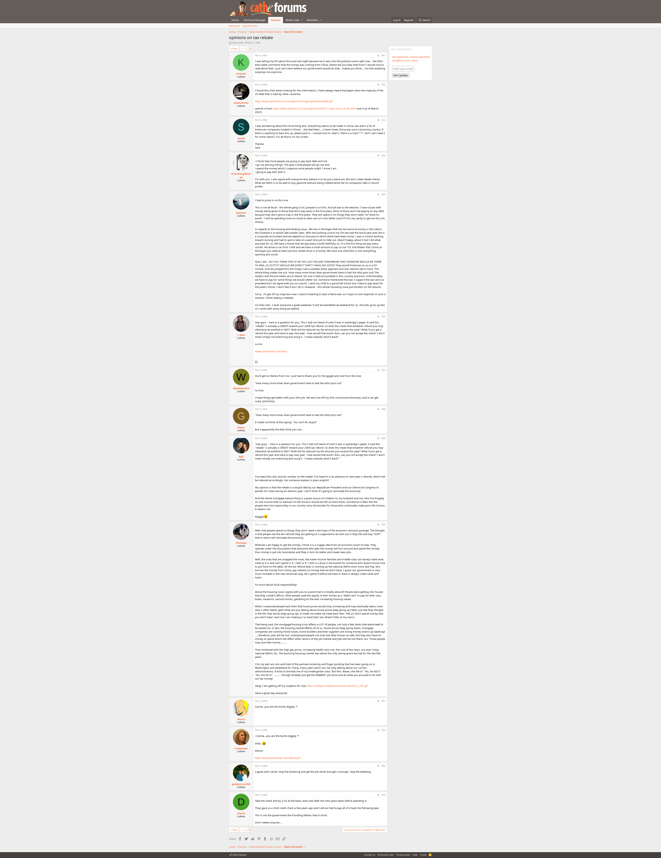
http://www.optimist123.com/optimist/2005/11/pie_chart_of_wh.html (314, 108)
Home (235, 20)
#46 (383, 316)
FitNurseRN (237, 42)
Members (312, 20)
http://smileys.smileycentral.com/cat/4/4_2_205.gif (337, 685)
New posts (234, 25)
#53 (383, 765)
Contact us (369, 854)
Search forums (250, 25)
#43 (383, 120)
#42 (383, 84)
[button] (302, 20)
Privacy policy (403, 854)
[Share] (378, 56)
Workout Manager (255, 20)
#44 (383, 155)
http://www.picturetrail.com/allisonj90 (278, 758)
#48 (383, 409)
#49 (383, 438)
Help (415, 854)
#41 (383, 55)
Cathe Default (239, 854)
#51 (383, 701)
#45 (383, 194)
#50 (383, 524)
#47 (383, 370)
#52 (383, 730)
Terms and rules (385, 854)
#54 (383, 794)
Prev (235, 48)
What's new (292, 20)
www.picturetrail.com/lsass (271, 351)
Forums (275, 20)
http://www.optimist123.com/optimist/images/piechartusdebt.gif (294, 101)
